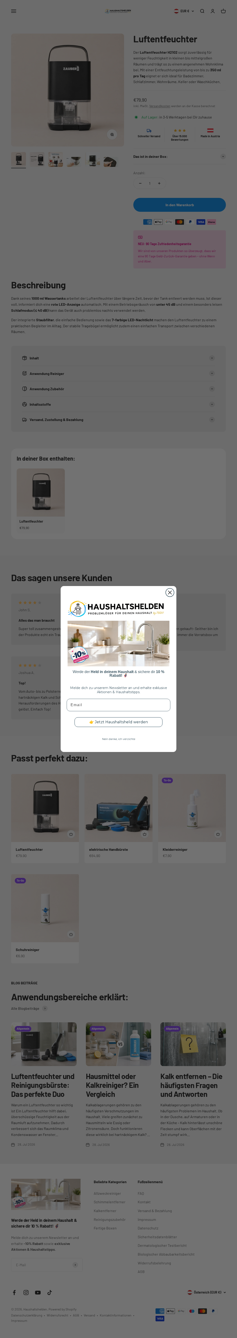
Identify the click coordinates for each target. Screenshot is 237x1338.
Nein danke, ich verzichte (118, 739)
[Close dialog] (170, 592)
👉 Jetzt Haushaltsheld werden (118, 722)
